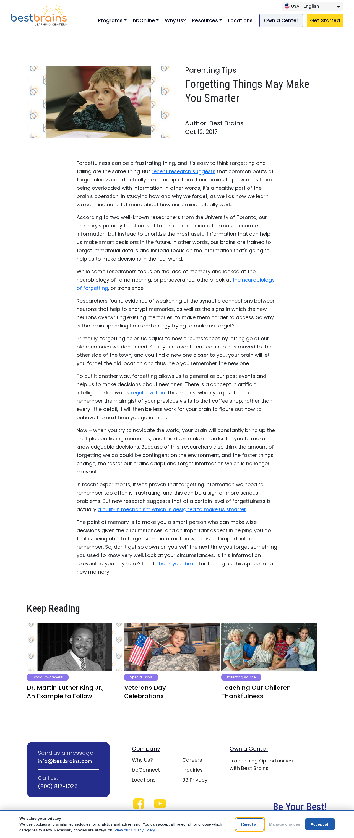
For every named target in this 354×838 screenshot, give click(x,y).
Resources (205, 20)
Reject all (250, 824)
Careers (192, 759)
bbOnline (144, 20)
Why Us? (175, 20)
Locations (240, 20)
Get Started (325, 20)
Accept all (320, 824)
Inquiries (192, 769)
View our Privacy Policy (134, 830)
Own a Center (281, 20)
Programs (110, 20)
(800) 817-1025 (58, 786)
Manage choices (284, 824)
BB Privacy (194, 779)
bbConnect (146, 769)
